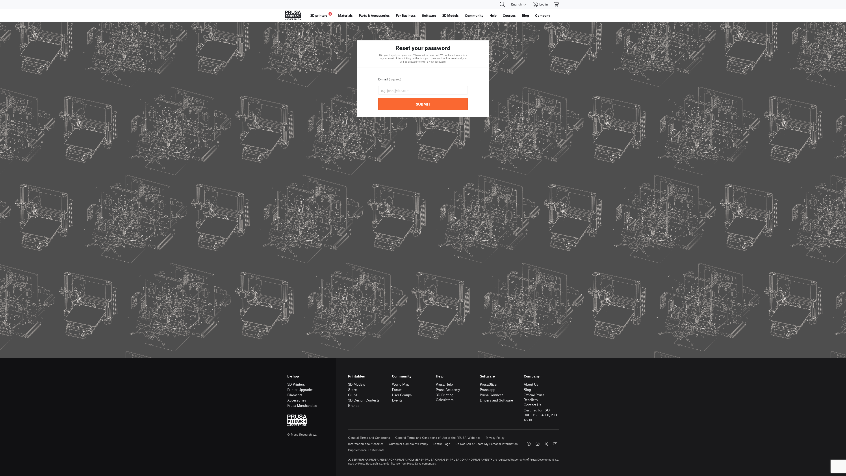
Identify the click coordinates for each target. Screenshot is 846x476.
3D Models (356, 384)
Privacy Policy (495, 437)
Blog (527, 389)
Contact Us (532, 405)
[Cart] (556, 4)
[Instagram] (537, 443)
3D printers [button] (320, 14)
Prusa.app (487, 389)
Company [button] (542, 15)
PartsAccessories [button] (374, 15)
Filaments (294, 395)
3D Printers (296, 384)
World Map (400, 384)
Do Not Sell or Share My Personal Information (486, 444)
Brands (353, 405)
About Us (531, 384)
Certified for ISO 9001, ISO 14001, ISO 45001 (540, 415)
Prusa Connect (491, 395)
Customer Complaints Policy (408, 444)
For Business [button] (406, 15)
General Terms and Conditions (369, 437)
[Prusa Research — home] (293, 15)
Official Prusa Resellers (534, 397)
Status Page (441, 444)
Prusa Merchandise (302, 405)
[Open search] (502, 4)
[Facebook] (528, 443)
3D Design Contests (364, 400)
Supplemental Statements (366, 450)
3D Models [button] (450, 15)
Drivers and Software (496, 400)
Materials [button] (345, 15)
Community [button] (474, 15)
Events (397, 400)
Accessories (296, 400)
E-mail (389, 79)
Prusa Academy (448, 389)
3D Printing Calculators (445, 397)
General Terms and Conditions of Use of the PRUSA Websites (438, 437)
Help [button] (493, 15)
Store (352, 389)
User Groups (402, 395)
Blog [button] (525, 15)
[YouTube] (555, 443)
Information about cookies (366, 444)
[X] (546, 443)
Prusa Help (444, 384)
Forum (397, 389)
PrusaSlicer (489, 384)
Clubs (352, 395)
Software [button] (429, 15)
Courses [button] (509, 15)
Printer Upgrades (300, 389)
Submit (423, 104)
